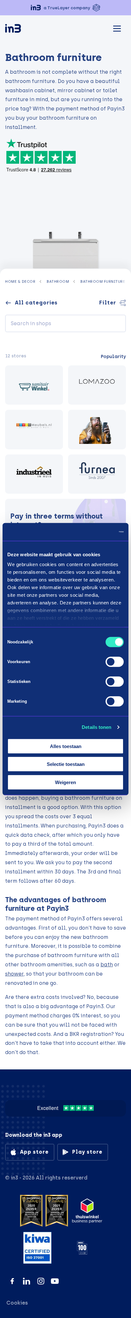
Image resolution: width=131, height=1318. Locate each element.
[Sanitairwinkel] (34, 385)
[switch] (115, 661)
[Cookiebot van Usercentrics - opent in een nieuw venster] (96, 532)
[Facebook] (12, 1281)
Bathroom (57, 281)
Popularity (113, 356)
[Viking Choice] (97, 429)
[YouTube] (55, 1281)
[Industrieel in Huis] (34, 474)
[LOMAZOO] (97, 385)
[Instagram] (41, 1281)
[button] (65, 7)
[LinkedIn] (26, 1281)
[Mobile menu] (117, 27)
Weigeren (65, 782)
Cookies (17, 1303)
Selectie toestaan (66, 764)
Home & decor (20, 281)
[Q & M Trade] (97, 474)
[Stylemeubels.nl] (34, 429)
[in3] (24, 29)
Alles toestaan (65, 746)
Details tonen (96, 727)
